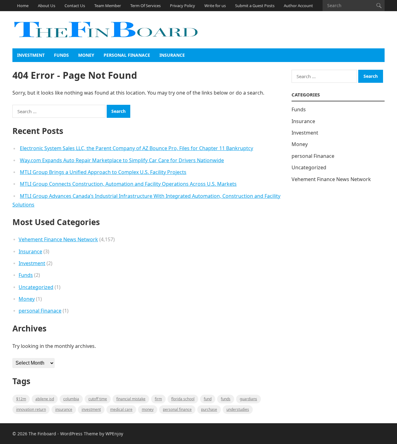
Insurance (172, 55)
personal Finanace (127, 55)
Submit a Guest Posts (254, 5)
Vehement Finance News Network (58, 239)
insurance (63, 409)
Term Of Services (145, 5)
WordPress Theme (79, 434)
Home (23, 5)
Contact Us (75, 5)
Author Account (298, 5)
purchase (209, 409)
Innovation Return (31, 409)
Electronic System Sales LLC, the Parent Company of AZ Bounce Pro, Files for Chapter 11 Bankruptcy (136, 148)
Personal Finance (177, 409)
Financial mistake (130, 399)
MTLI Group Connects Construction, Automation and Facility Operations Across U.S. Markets (128, 183)
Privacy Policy (182, 5)
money (148, 409)
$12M (21, 399)
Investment (31, 55)
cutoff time (97, 399)
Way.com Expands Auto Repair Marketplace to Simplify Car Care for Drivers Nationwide (122, 160)
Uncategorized (36, 287)
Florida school (182, 399)
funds (225, 399)
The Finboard (42, 434)
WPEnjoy (114, 434)
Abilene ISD (44, 399)
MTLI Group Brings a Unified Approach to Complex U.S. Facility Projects (103, 172)
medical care (121, 409)
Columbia (71, 399)
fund (208, 399)
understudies (237, 409)
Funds (61, 55)
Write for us (215, 5)
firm (158, 399)
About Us (46, 5)
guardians (248, 399)
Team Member (107, 5)
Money (86, 55)
